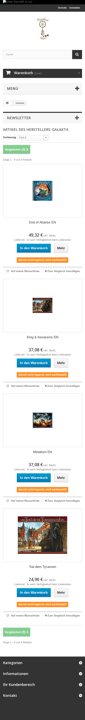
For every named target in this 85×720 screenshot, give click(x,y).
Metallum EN (42, 452)
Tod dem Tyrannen (42, 567)
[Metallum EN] (42, 420)
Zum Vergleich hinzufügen (63, 271)
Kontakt (62, 8)
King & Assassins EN (42, 337)
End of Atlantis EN (42, 222)
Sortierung (9, 137)
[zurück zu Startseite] (7, 103)
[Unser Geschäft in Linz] (42, 2)
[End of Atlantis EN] (42, 191)
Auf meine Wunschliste (24, 271)
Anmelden (74, 8)
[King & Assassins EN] (42, 305)
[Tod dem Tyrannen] (42, 535)
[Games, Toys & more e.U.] (42, 27)
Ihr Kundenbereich (19, 684)
